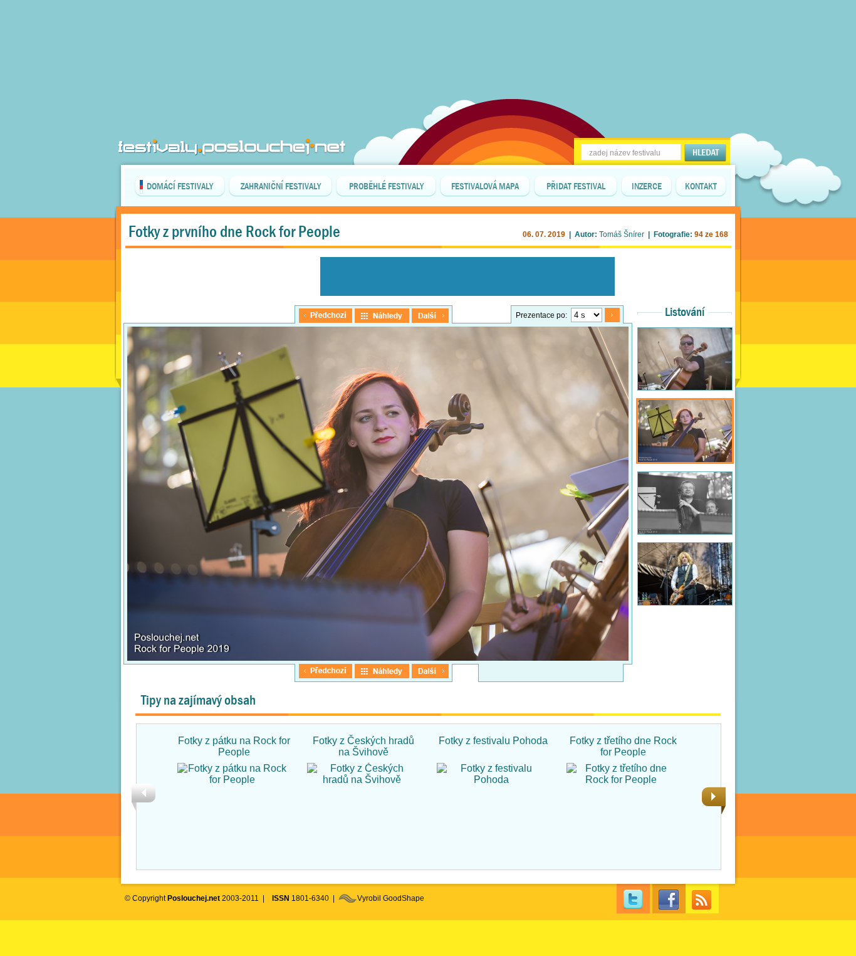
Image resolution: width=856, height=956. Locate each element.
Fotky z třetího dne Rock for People (623, 746)
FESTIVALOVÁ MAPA (485, 186)
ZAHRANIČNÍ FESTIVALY (281, 186)
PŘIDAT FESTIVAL (575, 186)
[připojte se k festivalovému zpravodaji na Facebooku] (669, 898)
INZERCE (647, 186)
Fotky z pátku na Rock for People (234, 746)
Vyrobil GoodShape (390, 898)
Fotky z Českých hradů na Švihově (363, 746)
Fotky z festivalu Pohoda (493, 740)
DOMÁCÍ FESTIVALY (180, 186)
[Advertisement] (428, 31)
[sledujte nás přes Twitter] (633, 898)
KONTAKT (701, 186)
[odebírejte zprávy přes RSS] (702, 898)
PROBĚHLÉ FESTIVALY (386, 186)
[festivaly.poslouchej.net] (232, 147)
